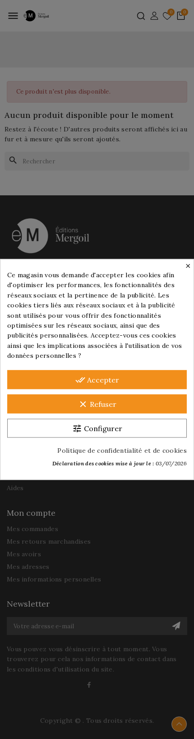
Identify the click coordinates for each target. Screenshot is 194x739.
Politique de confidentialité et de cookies (122, 451)
